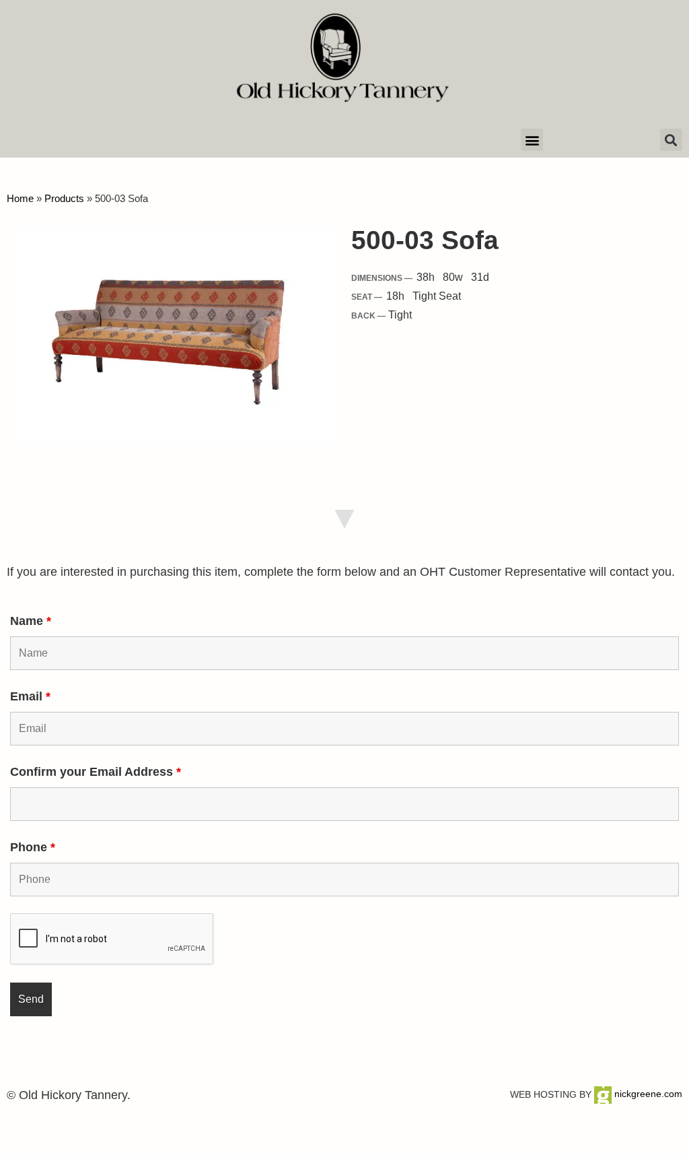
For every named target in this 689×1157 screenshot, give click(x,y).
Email (30, 696)
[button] (532, 140)
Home (20, 198)
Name (30, 621)
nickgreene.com (647, 1093)
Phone (32, 847)
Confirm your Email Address (95, 772)
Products (64, 198)
